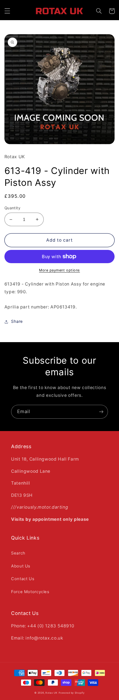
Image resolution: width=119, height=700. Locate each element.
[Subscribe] (101, 411)
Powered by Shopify (72, 692)
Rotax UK (51, 692)
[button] (7, 11)
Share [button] (17, 321)
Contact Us (22, 578)
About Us (20, 566)
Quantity (12, 208)
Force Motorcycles (30, 591)
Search (18, 553)
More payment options (59, 270)
